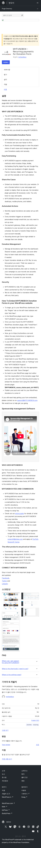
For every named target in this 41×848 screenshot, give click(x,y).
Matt (4, 807)
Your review (6, 745)
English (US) (35, 720)
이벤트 (23, 790)
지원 (5, 89)
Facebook (5, 578)
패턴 (23, 781)
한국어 (8, 822)
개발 (5, 84)
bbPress (6, 810)
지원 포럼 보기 (7, 759)
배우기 (4, 787)
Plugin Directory (7, 8)
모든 (37, 745)
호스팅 (4, 777)
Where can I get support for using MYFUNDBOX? (10, 662)
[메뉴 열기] (38, 3)
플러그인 (24, 777)
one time (29, 724)
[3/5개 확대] (36, 595)
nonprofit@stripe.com (15, 539)
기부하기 (25, 794)
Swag (24, 797)
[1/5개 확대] (17, 595)
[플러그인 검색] (22, 15)
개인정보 (5, 781)
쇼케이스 (24, 771)
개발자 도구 (6, 794)
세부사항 (7, 70)
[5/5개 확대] (36, 610)
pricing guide (19, 513)
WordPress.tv (7, 797)
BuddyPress (7, 813)
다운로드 (5, 62)
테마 (23, 774)
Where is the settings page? (11, 675)
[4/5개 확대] (36, 604)
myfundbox (22, 57)
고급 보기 (5, 730)
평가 (5, 74)
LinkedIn (5, 584)
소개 (3, 771)
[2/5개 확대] (17, 614)
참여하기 (24, 787)
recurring (35, 724)
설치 (5, 79)
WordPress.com (8, 803)
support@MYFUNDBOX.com (27, 400)
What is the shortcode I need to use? (15, 669)
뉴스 (3, 774)
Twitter (4, 581)
